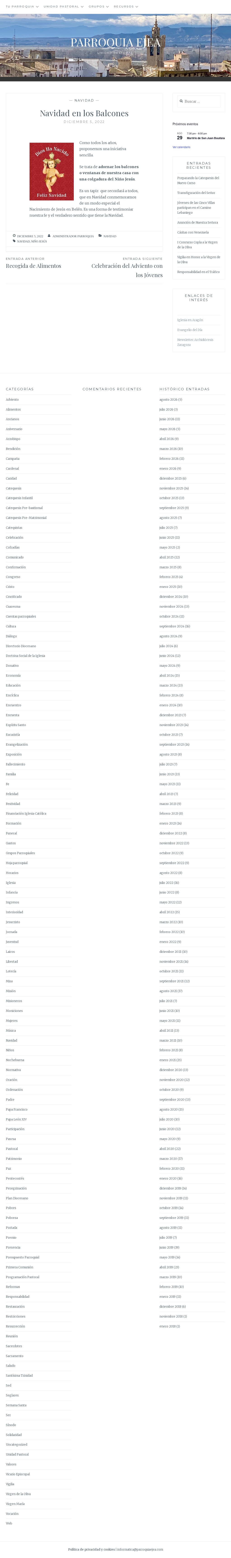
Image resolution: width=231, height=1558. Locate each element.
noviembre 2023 (171, 725)
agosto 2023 (168, 754)
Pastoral (12, 1149)
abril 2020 (166, 1149)
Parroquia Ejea (115, 41)
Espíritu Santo (16, 725)
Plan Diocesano (17, 1198)
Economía (13, 676)
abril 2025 (166, 557)
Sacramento (14, 1356)
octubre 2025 (168, 498)
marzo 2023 (167, 804)
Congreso (13, 577)
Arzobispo (13, 439)
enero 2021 (167, 1060)
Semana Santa (16, 1405)
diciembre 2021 (170, 952)
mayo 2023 (167, 784)
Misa (9, 981)
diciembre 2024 (170, 597)
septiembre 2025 (171, 508)
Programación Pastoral (22, 1277)
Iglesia (11, 883)
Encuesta (12, 715)
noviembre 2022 (171, 843)
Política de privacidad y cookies (91, 1549)
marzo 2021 (167, 1040)
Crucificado (14, 597)
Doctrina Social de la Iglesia (25, 656)
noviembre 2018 (171, 1316)
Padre (10, 1100)
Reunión (12, 1336)
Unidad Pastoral (61, 6)
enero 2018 (167, 1326)
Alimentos (13, 409)
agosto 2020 (168, 1109)
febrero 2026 (169, 459)
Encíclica (12, 695)
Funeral (11, 833)
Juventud (12, 942)
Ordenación (14, 1090)
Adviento (12, 400)
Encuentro (13, 705)
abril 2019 (166, 1267)
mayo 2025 (167, 547)
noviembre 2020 (171, 1080)
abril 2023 (166, 794)
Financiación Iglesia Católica (26, 814)
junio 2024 (166, 656)
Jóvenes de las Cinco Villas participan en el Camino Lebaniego (196, 208)
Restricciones (15, 1316)
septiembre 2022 (171, 863)
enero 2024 (167, 705)
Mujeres (12, 1021)
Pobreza (12, 1218)
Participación (15, 1129)
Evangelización (17, 745)
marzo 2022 (168, 922)
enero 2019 (167, 1297)
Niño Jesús (39, 241)
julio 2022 (166, 883)
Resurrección (15, 1326)
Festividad (13, 804)
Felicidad (12, 794)
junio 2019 (166, 1247)
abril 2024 (166, 676)
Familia (11, 774)
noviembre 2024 (171, 607)
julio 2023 (166, 764)
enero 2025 (167, 587)
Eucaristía (13, 735)
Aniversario (14, 429)
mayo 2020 (167, 1139)
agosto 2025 (168, 518)
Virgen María (15, 1504)
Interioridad (14, 912)
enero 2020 (168, 1178)
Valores (11, 1464)
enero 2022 (167, 942)
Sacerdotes (14, 1346)
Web (9, 1523)
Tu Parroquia (20, 6)
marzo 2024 (168, 685)
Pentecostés (15, 1178)
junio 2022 (166, 892)
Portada (11, 1228)
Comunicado (15, 557)
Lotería (11, 971)
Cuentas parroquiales (21, 616)
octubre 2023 (168, 735)
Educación (13, 685)
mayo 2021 (167, 1021)
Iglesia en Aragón (190, 320)
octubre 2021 (168, 971)
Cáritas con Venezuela (193, 232)
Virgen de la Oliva (18, 1494)
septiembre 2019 (171, 1218)
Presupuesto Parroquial (22, 1257)
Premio (11, 1238)
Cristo (10, 587)
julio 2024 (166, 646)
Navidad (84, 100)
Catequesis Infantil (19, 498)
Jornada (11, 932)
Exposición (14, 754)
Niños (10, 1050)
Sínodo (11, 1425)
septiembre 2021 (171, 981)
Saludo (10, 1366)
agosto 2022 (168, 873)
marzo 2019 (167, 1277)
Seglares (12, 1395)
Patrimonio (14, 1159)
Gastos (11, 843)
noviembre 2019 (170, 1198)
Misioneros (14, 1001)
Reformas (13, 1287)
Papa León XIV (16, 1119)
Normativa (13, 1070)
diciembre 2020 (170, 1070)
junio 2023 (166, 774)
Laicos (10, 952)
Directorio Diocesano (21, 646)
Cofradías (13, 547)
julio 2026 (166, 409)
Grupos (96, 6)
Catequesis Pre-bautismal (24, 508)
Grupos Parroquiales (20, 853)
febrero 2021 (168, 1050)
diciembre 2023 (170, 715)
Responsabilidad (17, 1297)
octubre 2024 (169, 616)
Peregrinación (16, 1188)
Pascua (11, 1139)
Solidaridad (14, 1435)
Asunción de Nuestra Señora (197, 222)
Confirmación (16, 567)
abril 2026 (166, 439)
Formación (13, 823)
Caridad (11, 478)
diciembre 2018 (170, 1307)
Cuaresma (13, 607)
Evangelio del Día (189, 330)
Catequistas (14, 528)
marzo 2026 (168, 449)
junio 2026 (166, 419)
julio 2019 (165, 1238)
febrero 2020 (169, 1169)
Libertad (12, 962)
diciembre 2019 (170, 1188)
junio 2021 (166, 1011)
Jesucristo (13, 922)
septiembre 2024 (171, 626)
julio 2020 (166, 1119)
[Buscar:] (198, 102)
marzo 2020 (168, 1159)
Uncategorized (16, 1445)
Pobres (11, 1208)
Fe (7, 784)
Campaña (12, 459)
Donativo (12, 666)
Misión (11, 991)
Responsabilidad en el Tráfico (198, 272)
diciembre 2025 (170, 478)
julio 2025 (166, 528)
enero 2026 (167, 469)
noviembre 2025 (171, 488)
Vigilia (10, 1484)
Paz (8, 1169)
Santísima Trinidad (19, 1376)
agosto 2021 (168, 991)
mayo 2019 (167, 1257)
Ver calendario (181, 147)
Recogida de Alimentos (33, 263)
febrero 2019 (168, 1287)
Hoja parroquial (17, 863)
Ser (8, 1415)
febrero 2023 (168, 814)
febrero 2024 (169, 695)
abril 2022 (166, 912)
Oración (11, 1080)
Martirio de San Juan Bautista (206, 138)
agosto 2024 (168, 636)
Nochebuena (15, 1060)
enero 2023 (167, 823)
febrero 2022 (169, 932)
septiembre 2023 (171, 745)
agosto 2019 (168, 1228)
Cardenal (12, 469)
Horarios (12, 873)
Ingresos (12, 902)
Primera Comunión (19, 1267)
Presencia (13, 1247)
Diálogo (11, 636)
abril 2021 (166, 1031)
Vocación (12, 1514)
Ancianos (12, 419)
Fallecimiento (15, 764)
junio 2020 (167, 1129)
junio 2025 (166, 538)
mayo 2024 (167, 666)
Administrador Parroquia (73, 236)
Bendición (13, 449)
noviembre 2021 (171, 962)
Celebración (14, 538)
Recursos (124, 6)
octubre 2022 (169, 853)
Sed (8, 1385)
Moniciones (14, 1011)
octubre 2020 (169, 1090)
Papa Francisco (17, 1109)
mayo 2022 (167, 902)
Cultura (11, 626)
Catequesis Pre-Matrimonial (26, 518)
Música (11, 1031)
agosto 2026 (168, 400)
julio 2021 (166, 1001)
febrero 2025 (168, 577)
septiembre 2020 (172, 1100)
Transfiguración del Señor (196, 193)
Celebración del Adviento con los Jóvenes (127, 267)
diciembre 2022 (170, 833)
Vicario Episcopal (18, 1474)
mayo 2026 (167, 429)
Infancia (12, 892)
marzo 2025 (168, 567)
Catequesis (13, 488)
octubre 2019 (168, 1208)
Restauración (15, 1307)
